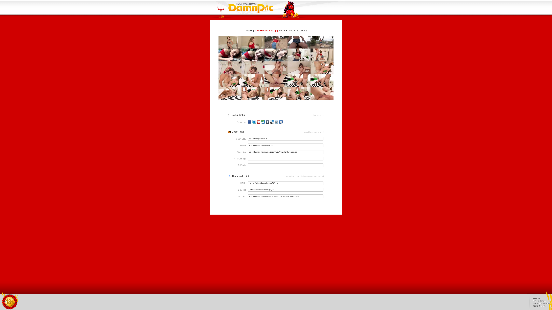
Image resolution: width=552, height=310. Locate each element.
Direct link (241, 152)
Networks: (242, 122)
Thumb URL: (240, 196)
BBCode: (242, 165)
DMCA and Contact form (542, 304)
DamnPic (542, 306)
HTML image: (240, 158)
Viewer (242, 145)
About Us (536, 298)
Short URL (241, 139)
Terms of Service (539, 301)
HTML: (243, 183)
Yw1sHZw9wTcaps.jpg (266, 30)
